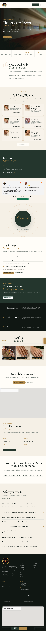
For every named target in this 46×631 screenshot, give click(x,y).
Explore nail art (38, 114)
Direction (23, 628)
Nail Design (34, 567)
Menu (44, 341)
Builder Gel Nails (35, 561)
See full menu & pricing (23, 144)
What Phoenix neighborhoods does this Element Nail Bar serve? (23, 546)
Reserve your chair (8, 297)
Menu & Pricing (22, 561)
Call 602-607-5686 (30, 382)
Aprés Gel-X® (23, 75)
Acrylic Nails (34, 560)
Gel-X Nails (34, 565)
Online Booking (22, 569)
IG (3, 574)
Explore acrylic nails (16, 137)
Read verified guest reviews (9, 172)
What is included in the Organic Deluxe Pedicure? (23, 526)
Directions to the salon (9, 449)
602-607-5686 (6, 446)
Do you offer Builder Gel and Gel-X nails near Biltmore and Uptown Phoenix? (23, 532)
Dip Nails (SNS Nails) (36, 563)
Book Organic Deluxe (8, 272)
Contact (21, 574)
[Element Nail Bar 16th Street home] (4, 5)
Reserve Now (15, 628)
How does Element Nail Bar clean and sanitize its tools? (23, 537)
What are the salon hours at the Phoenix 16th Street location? (23, 512)
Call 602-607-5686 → (6, 498)
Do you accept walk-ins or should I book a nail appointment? (23, 517)
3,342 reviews (32, 196)
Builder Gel (18, 75)
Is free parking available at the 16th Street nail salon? (23, 542)
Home (20, 560)
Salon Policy (21, 576)
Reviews (21, 578)
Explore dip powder (38, 139)
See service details (19, 272)
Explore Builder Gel (17, 126)
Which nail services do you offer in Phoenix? (23, 522)
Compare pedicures (17, 112)
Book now (35, 4)
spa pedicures (13, 75)
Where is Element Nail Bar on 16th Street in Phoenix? (23, 504)
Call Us (31, 628)
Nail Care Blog (22, 567)
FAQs (20, 572)
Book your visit (7, 37)
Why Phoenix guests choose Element (16, 81)
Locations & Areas (22, 565)
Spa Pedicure (34, 569)
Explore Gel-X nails (38, 126)
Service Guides (22, 563)
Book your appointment (19, 382)
